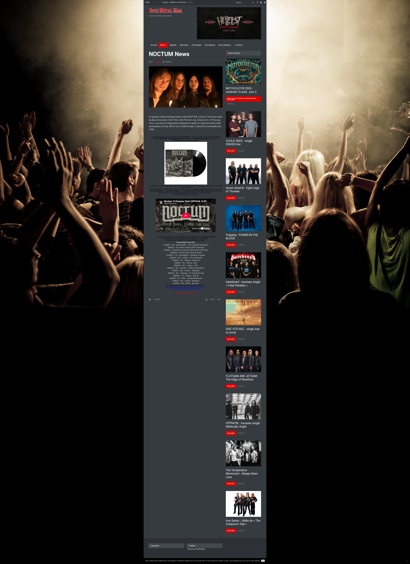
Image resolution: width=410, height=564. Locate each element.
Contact (238, 45)
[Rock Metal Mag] (166, 11)
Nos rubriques (224, 45)
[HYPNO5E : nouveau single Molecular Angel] (243, 406)
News (162, 45)
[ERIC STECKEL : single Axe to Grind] (243, 312)
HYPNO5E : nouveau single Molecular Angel (243, 424)
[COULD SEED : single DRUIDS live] (243, 124)
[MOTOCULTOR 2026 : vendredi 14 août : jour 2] (243, 72)
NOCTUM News (169, 54)
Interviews (183, 45)
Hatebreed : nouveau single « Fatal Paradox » (243, 283)
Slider (233, 99)
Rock (229, 99)
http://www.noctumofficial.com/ (185, 293)
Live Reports (210, 45)
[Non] (407, 561)
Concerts (234, 98)
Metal (154, 62)
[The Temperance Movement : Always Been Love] (243, 453)
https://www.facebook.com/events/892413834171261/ (186, 287)
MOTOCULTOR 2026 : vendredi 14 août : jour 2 (241, 90)
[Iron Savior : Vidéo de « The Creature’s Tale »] (243, 504)
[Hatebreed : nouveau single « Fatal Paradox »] (243, 265)
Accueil (154, 45)
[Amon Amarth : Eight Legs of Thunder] (243, 171)
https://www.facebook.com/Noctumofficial (186, 289)
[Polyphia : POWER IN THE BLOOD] (243, 218)
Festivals (240, 98)
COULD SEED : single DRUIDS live (174, 2)
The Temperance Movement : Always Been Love (242, 473)
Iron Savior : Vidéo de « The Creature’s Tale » (243, 522)
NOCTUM (157, 299)
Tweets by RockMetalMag (196, 549)
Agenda (173, 45)
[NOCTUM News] (186, 87)
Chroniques (196, 45)
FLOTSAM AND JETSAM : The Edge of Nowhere (242, 377)
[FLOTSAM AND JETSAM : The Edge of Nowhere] (243, 359)
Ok (263, 561)
